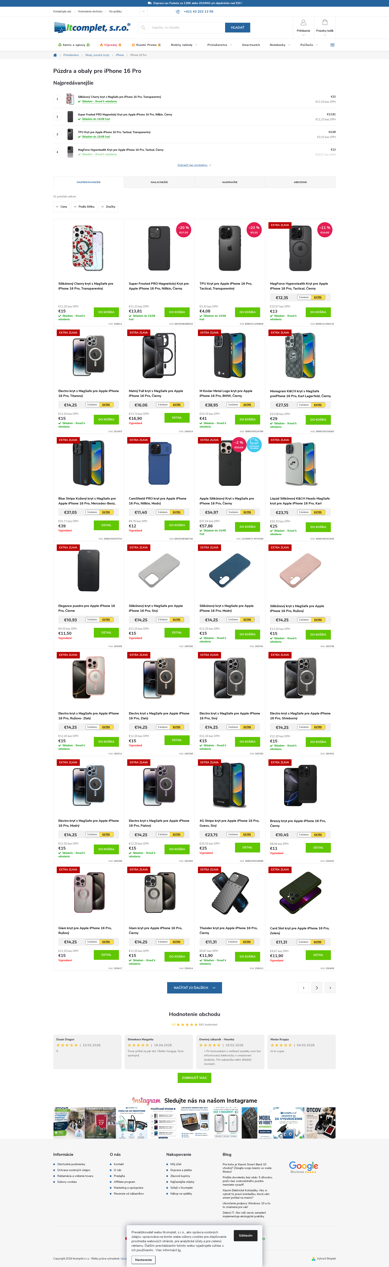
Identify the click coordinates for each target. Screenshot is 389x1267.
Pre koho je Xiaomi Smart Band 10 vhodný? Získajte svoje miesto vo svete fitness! (247, 1168)
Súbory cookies (67, 1182)
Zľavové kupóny (180, 1176)
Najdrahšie (229, 182)
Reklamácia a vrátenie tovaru (75, 1176)
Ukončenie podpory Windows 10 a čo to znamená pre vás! (246, 1205)
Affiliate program (124, 1182)
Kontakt (119, 1164)
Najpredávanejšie (88, 182)
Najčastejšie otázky (182, 1182)
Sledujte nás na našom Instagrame (210, 1101)
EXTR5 (318, 297)
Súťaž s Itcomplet (181, 1187)
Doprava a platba (181, 1170)
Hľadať (237, 27)
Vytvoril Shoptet (326, 1259)
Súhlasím (245, 1235)
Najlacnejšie (159, 182)
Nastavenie (143, 1260)
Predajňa (119, 1176)
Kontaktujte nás (62, 11)
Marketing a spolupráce (128, 1187)
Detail (177, 418)
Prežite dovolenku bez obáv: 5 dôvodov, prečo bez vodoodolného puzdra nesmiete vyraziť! (248, 1181)
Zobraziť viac (194, 1078)
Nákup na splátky (181, 1193)
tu (179, 1250)
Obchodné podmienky (71, 1164)
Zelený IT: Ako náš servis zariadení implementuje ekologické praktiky (244, 1214)
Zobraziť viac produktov (192, 165)
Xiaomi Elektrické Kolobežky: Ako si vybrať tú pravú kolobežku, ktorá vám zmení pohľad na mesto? (246, 1194)
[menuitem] (74, 45)
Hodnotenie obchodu (90, 11)
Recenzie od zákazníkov (129, 1193)
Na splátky (115, 11)
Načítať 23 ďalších (191, 988)
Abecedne (300, 182)
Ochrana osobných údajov (73, 1170)
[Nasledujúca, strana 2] (316, 987)
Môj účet (175, 1164)
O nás (117, 1170)
